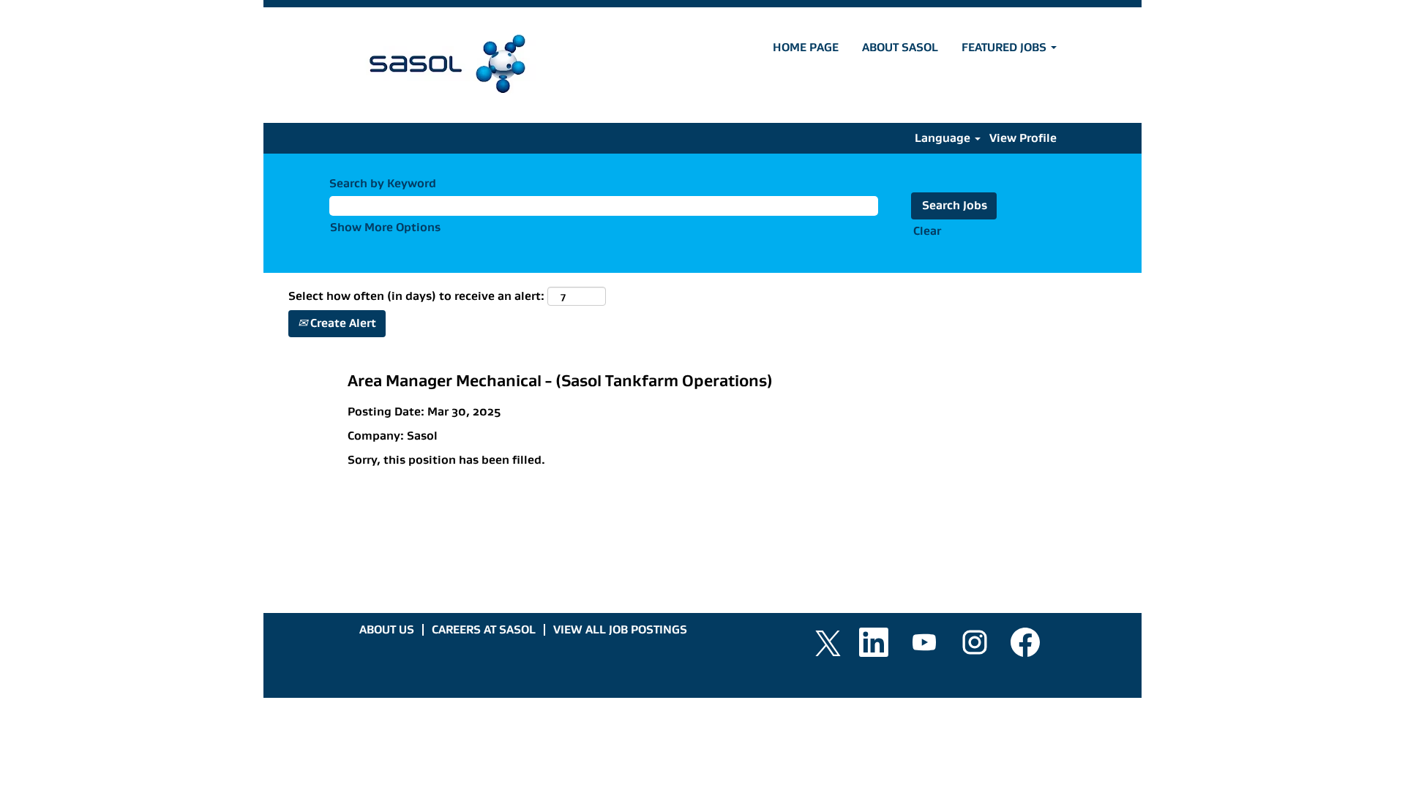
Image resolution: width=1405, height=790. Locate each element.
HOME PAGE (806, 47)
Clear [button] (927, 231)
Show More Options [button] (385, 227)
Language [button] (944, 138)
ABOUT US (386, 629)
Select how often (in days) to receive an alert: (416, 296)
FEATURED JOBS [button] (1005, 47)
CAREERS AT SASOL (484, 629)
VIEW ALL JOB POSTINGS (620, 629)
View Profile (1023, 138)
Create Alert (341, 323)
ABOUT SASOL (900, 47)
